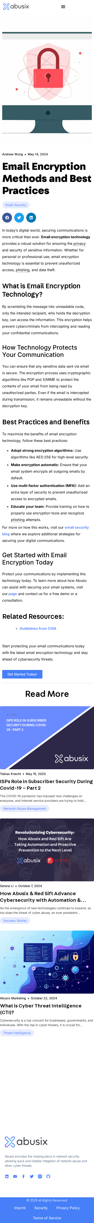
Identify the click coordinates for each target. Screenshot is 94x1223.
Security (41, 1208)
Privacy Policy (68, 1208)
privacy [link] (79, 243)
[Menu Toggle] (63, 6)
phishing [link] (23, 270)
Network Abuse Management (24, 808)
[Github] (48, 1176)
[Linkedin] (7, 1176)
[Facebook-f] (23, 1176)
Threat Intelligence (17, 1033)
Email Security (15, 205)
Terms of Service (47, 1218)
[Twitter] (32, 1176)
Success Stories (15, 920)
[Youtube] (15, 1176)
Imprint (20, 1208)
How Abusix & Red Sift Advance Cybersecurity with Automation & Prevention (40, 900)
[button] (7, 218)
